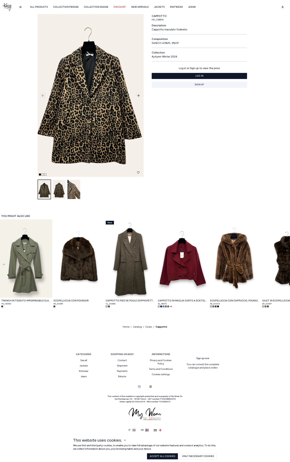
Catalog (137, 326)
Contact (122, 360)
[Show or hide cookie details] (125, 440)
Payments (122, 371)
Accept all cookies (162, 456)
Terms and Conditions (161, 369)
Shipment (122, 365)
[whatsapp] (151, 387)
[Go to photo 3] (45, 175)
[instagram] (139, 387)
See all (83, 360)
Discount (120, 7)
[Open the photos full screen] (89, 95)
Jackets (159, 7)
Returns (122, 376)
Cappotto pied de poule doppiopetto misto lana (130, 300)
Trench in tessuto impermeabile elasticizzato (26, 300)
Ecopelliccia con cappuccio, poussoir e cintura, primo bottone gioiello (235, 300)
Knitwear (176, 7)
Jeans (192, 7)
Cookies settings (161, 374)
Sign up (199, 84)
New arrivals (140, 7)
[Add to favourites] (138, 172)
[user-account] (283, 7)
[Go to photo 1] (40, 175)
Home (126, 326)
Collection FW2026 (66, 7)
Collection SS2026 (96, 7)
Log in (199, 75)
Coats (148, 326)
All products (39, 7)
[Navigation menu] (20, 7)
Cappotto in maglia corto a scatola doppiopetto (182, 300)
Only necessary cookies (198, 456)
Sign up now (202, 358)
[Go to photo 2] (43, 175)
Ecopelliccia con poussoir (71, 300)
